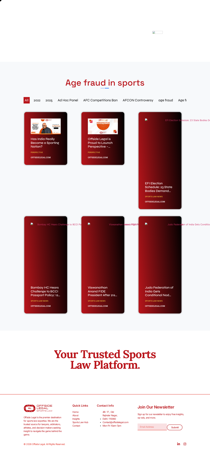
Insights (70, 10)
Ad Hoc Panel (68, 100)
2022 (37, 100)
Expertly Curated (81, 36)
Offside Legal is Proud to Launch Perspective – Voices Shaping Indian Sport (100, 146)
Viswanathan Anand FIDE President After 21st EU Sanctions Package (102, 295)
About (57, 10)
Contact (108, 10)
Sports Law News (154, 197)
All (27, 100)
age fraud (165, 100)
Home (45, 10)
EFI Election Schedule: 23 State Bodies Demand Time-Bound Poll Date (158, 190)
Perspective (37, 152)
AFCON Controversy (138, 100)
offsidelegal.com (41, 157)
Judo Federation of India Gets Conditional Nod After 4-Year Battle (159, 293)
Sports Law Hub (89, 10)
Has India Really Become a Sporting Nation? (45, 142)
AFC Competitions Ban (100, 100)
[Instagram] (184, 444)
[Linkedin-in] (178, 444)
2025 (49, 100)
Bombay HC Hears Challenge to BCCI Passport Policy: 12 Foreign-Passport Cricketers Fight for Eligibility (45, 297)
